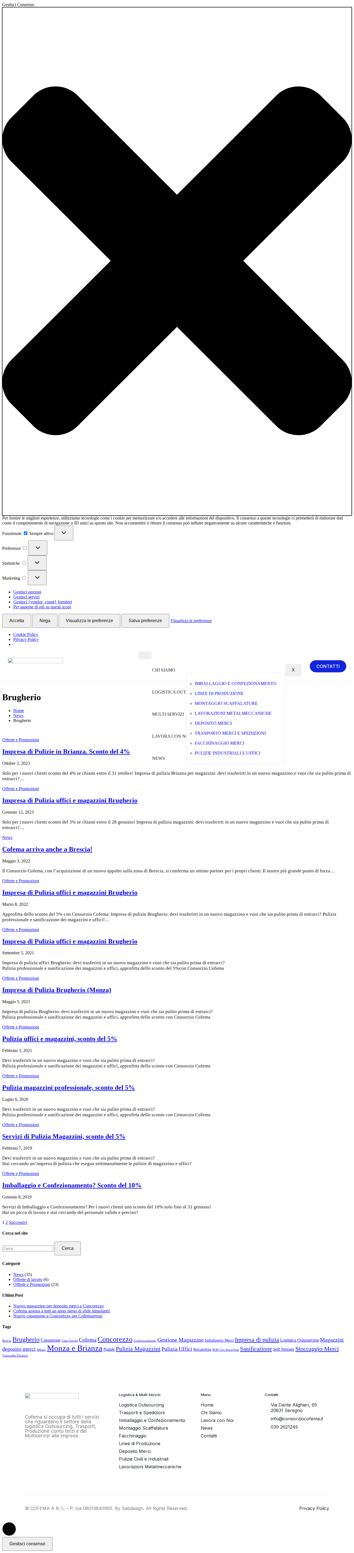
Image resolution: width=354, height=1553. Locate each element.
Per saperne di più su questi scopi (42, 606)
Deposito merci (213, 723)
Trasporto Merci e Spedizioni (230, 733)
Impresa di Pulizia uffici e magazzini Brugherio (69, 800)
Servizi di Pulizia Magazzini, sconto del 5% (64, 1136)
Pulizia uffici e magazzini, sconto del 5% (59, 1038)
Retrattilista (202, 1349)
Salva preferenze (145, 620)
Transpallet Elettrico (15, 1355)
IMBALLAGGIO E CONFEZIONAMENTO (236, 683)
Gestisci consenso (27, 1543)
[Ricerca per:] (28, 1248)
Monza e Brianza (74, 1348)
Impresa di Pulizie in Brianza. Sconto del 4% (66, 751)
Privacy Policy (26, 639)
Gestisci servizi (26, 597)
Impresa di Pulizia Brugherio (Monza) (56, 989)
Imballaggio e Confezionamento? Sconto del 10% (72, 1185)
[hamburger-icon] (145, 655)
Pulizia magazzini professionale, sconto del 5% (68, 1087)
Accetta (16, 620)
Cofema (88, 1340)
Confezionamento (145, 1340)
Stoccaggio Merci (317, 1348)
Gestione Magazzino (180, 1340)
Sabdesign (132, 1508)
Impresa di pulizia (257, 1339)
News (7, 837)
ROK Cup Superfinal (225, 1349)
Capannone (51, 1340)
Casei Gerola (70, 1340)
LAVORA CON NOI (171, 736)
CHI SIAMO (163, 670)
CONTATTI (328, 666)
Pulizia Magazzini (138, 1348)
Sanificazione (256, 1349)
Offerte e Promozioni (20, 739)
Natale (109, 1349)
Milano (41, 1349)
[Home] (35, 661)
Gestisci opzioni (27, 592)
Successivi (18, 1222)
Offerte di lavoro (27, 1279)
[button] (177, 261)
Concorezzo (115, 1339)
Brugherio (26, 1339)
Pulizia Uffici (177, 1349)
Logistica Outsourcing (299, 1340)
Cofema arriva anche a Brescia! (47, 849)
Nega (45, 620)
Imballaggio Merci (219, 1340)
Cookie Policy (25, 634)
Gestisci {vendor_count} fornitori (42, 602)
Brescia (6, 1340)
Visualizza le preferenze (89, 620)
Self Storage (283, 1349)
